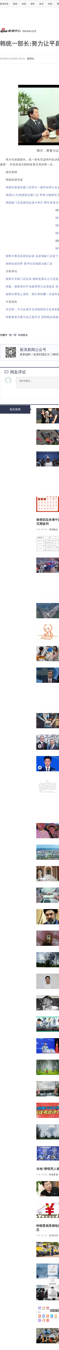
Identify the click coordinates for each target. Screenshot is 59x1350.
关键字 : (4, 335)
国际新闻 (26, 31)
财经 (33, 4)
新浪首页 (4, 4)
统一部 (12, 335)
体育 (24, 4)
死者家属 (53, 1174)
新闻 (15, 4)
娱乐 (41, 4)
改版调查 (52, 1293)
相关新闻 (15, 409)
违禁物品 (53, 529)
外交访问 (53, 1235)
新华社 (30, 58)
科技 (50, 4)
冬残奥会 (23, 335)
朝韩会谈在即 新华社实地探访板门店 (29, 263)
